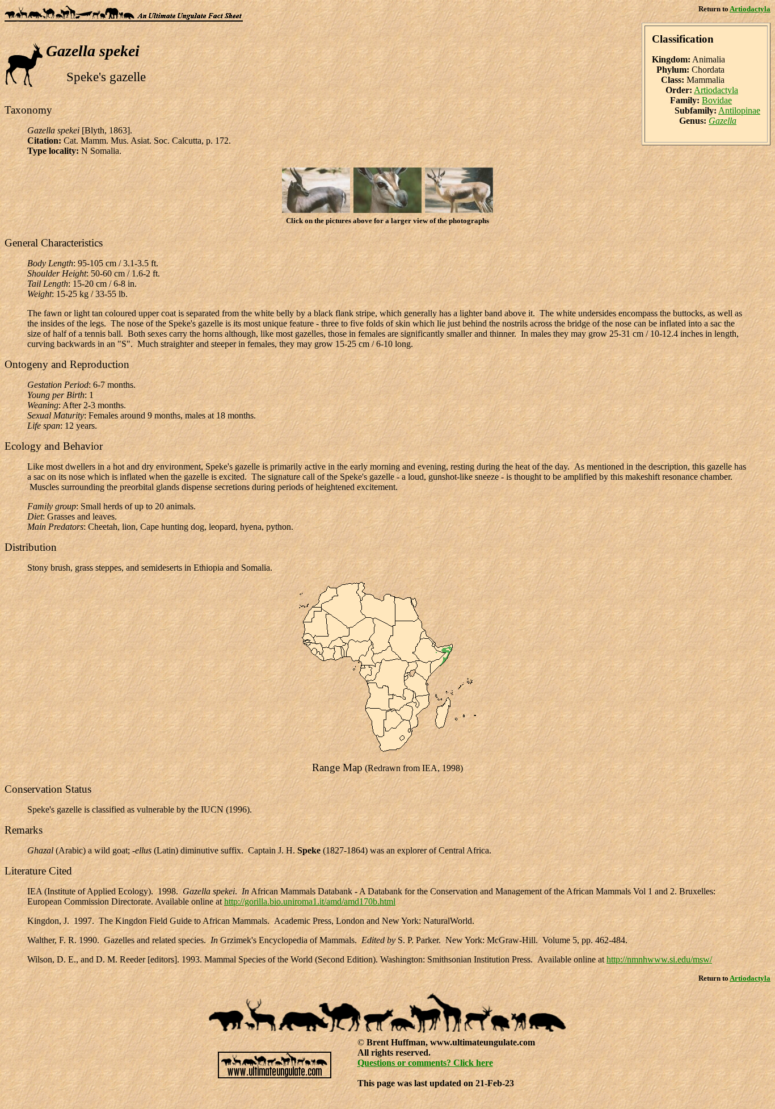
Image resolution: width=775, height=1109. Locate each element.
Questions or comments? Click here (425, 1063)
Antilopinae (739, 110)
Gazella (722, 120)
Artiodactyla (750, 9)
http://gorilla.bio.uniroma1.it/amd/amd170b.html (309, 901)
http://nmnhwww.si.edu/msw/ (659, 959)
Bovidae (717, 100)
